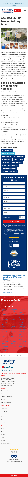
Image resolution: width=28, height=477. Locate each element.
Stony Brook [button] (22, 341)
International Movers (6, 396)
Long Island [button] (14, 331)
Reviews (3, 434)
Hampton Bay (4, 414)
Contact (3, 440)
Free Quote (14, 475)
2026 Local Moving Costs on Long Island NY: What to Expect (14, 277)
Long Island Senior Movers (9, 168)
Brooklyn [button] (13, 311)
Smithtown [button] (22, 339)
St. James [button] (13, 341)
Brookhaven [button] (5, 311)
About (2, 428)
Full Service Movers (7, 156)
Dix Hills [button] (21, 322)
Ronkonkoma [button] (14, 338)
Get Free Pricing (14, 221)
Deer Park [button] (13, 322)
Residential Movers (6, 391)
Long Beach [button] (5, 331)
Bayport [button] (4, 309)
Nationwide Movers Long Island (10, 165)
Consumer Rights (5, 443)
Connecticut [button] (14, 314)
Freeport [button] (21, 324)
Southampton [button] (5, 341)
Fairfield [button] (13, 316)
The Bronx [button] (22, 309)
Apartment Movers (7, 150)
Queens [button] (21, 336)
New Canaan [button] (5, 319)
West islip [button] (21, 343)
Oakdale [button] (4, 336)
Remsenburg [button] (5, 338)
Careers (3, 437)
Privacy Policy (12, 459)
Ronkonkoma (4, 417)
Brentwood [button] (14, 309)
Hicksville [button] (21, 328)
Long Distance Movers (16, 162)
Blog (2, 431)
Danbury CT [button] (22, 314)
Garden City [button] (22, 326)
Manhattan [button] (22, 331)
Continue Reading (7, 292)
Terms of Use (16, 233)
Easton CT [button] (5, 316)
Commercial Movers (6, 393)
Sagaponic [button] (22, 338)
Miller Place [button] (14, 333)
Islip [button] (12, 329)
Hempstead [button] (14, 328)
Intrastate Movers (18, 159)
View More (3, 422)
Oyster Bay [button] (13, 336)
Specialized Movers (6, 402)
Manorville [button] (5, 333)
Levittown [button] (22, 329)
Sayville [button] (4, 339)
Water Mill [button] (5, 343)
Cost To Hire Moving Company (9, 171)
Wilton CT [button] (4, 322)
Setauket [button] (13, 339)
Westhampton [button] (14, 343)
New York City (4, 411)
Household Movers (19, 156)
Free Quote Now (8, 306)
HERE (12, 3)
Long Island (4, 408)
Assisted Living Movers (8, 153)
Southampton (4, 420)
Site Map (17, 459)
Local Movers (5, 162)
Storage (3, 399)
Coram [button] (4, 314)
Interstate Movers (6, 159)
